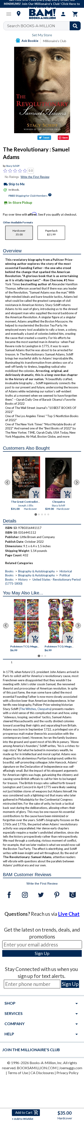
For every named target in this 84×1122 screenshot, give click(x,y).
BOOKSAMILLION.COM (37, 1068)
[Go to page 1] (35, 514)
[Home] (42, 14)
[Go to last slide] (7, 482)
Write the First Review (35, 177)
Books (9, 571)
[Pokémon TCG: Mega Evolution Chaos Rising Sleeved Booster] (26, 621)
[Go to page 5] (48, 514)
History (23, 579)
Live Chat (69, 914)
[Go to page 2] (39, 514)
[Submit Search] (75, 25)
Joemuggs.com (70, 1068)
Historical (66, 571)
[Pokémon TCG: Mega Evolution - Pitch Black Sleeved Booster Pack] (61, 621)
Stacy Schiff (12, 165)
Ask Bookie (30, 41)
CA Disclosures (42, 1073)
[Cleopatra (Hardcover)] (58, 478)
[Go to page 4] (45, 514)
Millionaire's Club (54, 41)
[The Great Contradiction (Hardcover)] (26, 477)
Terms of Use (18, 1073)
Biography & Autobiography (36, 571)
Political (65, 575)
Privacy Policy (67, 1073)
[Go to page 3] (42, 514)
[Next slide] (76, 482)
